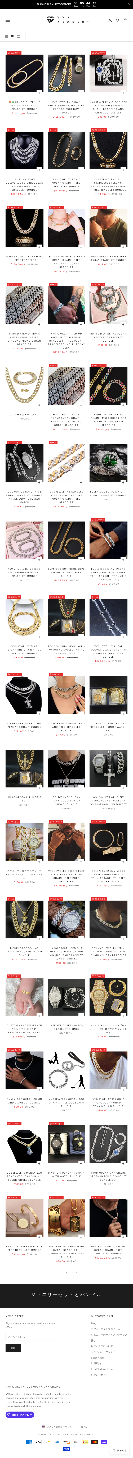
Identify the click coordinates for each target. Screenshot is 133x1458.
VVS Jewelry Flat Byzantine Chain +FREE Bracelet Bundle (24, 650)
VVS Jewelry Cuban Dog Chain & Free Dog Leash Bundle (66, 1102)
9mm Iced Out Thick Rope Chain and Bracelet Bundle (66, 572)
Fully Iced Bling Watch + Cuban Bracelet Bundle (108, 493)
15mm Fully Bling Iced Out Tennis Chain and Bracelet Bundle (24, 572)
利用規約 (96, 1363)
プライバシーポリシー (103, 1352)
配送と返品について (102, 1346)
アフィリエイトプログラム (105, 1329)
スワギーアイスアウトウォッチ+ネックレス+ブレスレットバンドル (24, 874)
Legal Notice (97, 1357)
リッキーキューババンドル (24, 414)
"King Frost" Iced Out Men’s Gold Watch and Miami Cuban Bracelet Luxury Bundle (66, 953)
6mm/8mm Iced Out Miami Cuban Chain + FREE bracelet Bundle (109, 1250)
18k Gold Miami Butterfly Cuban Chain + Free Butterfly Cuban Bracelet (66, 261)
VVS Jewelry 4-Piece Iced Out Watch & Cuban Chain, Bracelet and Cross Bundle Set (108, 107)
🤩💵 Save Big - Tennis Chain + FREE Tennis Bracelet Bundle (24, 106)
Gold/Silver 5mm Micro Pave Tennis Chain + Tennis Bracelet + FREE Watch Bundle (108, 876)
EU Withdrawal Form (102, 1369)
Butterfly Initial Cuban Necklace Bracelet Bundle (108, 337)
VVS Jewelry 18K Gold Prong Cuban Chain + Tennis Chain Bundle (108, 1102)
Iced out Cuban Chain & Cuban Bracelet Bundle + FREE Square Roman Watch (24, 497)
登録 (13, 1347)
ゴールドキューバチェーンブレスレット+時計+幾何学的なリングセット (108, 1029)
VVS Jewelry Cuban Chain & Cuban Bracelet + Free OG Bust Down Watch (66, 107)
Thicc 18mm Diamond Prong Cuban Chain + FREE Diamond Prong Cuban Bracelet (66, 419)
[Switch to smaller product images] (12, 36)
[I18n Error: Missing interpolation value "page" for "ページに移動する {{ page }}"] (77, 1273)
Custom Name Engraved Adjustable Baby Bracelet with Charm (24, 1029)
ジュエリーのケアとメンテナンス (109, 1334)
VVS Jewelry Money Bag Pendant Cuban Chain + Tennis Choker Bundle (24, 1176)
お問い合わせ (98, 1374)
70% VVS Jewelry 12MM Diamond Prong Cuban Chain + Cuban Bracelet (109, 952)
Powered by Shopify (81, 1434)
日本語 (84, 1427)
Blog (93, 1323)
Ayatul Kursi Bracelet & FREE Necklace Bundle (24, 1248)
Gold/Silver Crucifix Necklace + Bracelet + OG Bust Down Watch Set (108, 801)
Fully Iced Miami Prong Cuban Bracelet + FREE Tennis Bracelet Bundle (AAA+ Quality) (108, 574)
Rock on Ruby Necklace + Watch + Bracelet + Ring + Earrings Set (66, 650)
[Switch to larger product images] (6, 36)
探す (93, 1340)
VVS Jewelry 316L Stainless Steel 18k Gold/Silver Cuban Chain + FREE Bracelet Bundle (108, 184)
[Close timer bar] (129, 4)
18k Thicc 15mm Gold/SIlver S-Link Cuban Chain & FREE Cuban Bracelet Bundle (24, 184)
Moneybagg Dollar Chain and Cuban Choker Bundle (24, 952)
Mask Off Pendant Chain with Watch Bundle (66, 1175)
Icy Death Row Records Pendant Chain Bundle (24, 725)
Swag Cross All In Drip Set (25, 799)
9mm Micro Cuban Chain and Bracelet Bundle (24, 1101)
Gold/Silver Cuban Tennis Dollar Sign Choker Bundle (66, 801)
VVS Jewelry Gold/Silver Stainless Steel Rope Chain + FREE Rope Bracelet (66, 876)
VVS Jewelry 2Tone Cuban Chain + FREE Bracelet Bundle (66, 183)
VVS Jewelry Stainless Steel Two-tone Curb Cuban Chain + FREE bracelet (66, 497)
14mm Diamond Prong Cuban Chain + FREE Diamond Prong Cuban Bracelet (24, 339)
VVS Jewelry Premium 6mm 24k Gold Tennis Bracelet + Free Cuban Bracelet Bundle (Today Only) (66, 340)
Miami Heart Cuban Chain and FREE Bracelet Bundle (66, 727)
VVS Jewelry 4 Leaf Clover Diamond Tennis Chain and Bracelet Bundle (108, 651)
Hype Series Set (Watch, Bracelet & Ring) (66, 1027)
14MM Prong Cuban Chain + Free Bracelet (24, 258)
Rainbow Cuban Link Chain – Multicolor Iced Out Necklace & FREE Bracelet (109, 419)
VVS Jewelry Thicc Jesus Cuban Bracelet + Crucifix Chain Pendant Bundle (66, 1251)
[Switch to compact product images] (18, 36)
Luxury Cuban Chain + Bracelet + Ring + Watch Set (108, 727)
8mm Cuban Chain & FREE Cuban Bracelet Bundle (108, 258)
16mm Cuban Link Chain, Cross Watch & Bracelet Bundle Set (108, 1176)
